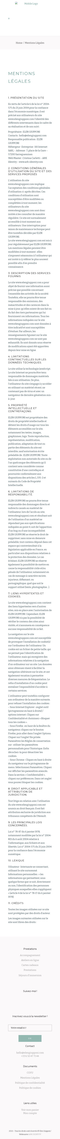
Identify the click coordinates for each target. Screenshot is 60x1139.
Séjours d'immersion (30, 975)
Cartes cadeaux (30, 965)
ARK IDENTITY (35, 1134)
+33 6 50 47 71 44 (30, 1056)
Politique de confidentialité (30, 1082)
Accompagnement (30, 955)
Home (19, 42)
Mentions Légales (30, 1077)
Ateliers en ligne (30, 960)
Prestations (30, 970)
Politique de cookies (30, 1088)
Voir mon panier (30, 1109)
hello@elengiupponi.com (30, 1052)
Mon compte (30, 1113)
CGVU (30, 1072)
